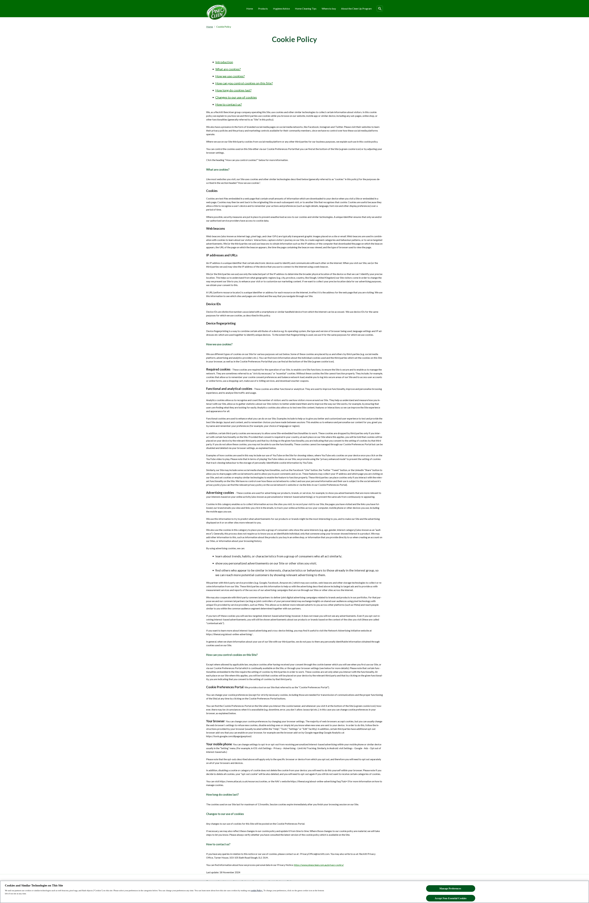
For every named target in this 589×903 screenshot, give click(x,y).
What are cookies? (228, 69)
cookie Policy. (257, 890)
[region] (294, 892)
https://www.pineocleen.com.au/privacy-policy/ (319, 864)
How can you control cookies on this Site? (244, 83)
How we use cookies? (230, 76)
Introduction (224, 62)
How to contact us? (228, 104)
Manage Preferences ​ (450, 888)
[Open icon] (380, 9)
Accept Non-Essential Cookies (450, 898)
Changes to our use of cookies (236, 97)
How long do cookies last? (233, 90)
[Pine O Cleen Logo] (217, 12)
